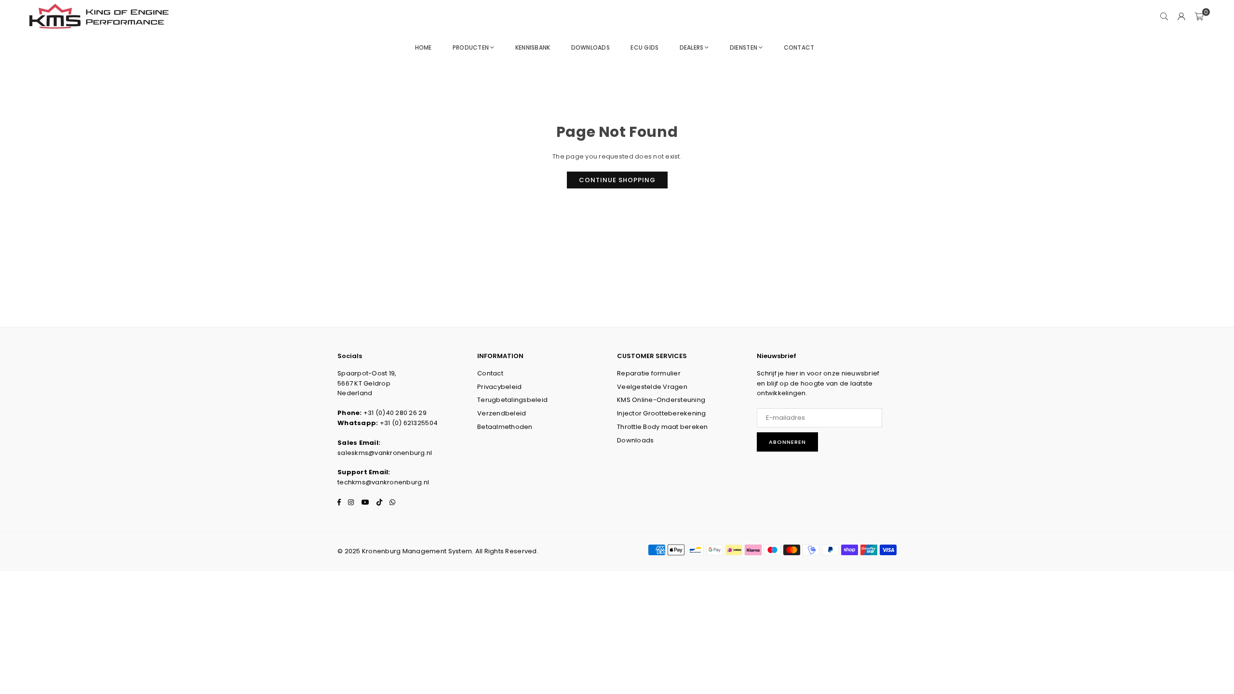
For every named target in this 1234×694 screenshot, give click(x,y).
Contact (799, 47)
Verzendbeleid (501, 413)
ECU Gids (644, 47)
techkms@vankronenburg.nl (383, 482)
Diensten (743, 47)
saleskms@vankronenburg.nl (384, 452)
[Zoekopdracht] (1164, 17)
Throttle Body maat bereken (662, 426)
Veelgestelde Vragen (652, 386)
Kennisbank (532, 47)
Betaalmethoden (505, 426)
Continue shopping (617, 180)
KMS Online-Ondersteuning (661, 399)
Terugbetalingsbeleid (512, 399)
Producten (471, 47)
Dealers (692, 47)
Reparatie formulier (649, 373)
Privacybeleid (499, 386)
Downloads (590, 47)
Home (423, 47)
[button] (1198, 17)
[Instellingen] (1181, 17)
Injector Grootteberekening (661, 413)
